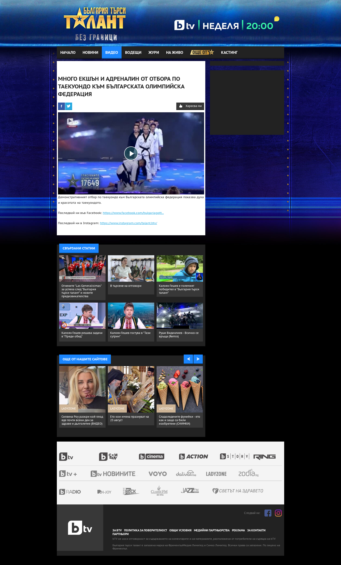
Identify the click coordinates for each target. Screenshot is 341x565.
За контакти (256, 530)
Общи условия (180, 530)
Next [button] (198, 359)
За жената (217, 474)
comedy (119, 454)
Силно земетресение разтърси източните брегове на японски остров (130, 420)
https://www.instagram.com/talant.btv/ (128, 223)
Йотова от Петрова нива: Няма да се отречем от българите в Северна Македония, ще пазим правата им (176, 423)
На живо (174, 52)
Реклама (238, 530)
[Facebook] (61, 106)
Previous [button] (188, 359)
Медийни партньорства (212, 530)
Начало (68, 52)
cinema (159, 454)
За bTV (117, 530)
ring (265, 454)
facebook (267, 513)
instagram (278, 513)
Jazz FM (190, 490)
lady (236, 454)
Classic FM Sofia (172, 491)
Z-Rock (144, 491)
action (199, 454)
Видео (111, 52)
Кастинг (229, 52)
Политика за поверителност (145, 530)
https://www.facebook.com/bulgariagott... (133, 213)
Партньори (121, 534)
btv (79, 454)
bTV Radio (79, 492)
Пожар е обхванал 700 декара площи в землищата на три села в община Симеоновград (80, 422)
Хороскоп (253, 473)
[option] (82, 398)
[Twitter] (68, 106)
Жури (153, 52)
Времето (186, 473)
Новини (90, 52)
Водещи (133, 52)
